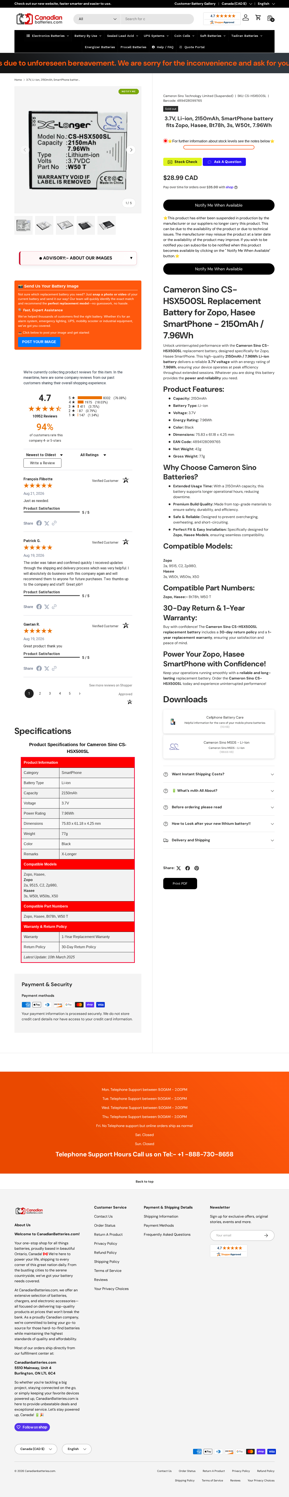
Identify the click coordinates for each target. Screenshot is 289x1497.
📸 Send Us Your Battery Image (48, 286)
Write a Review (42, 463)
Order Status (104, 1225)
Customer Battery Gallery (195, 4)
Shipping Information (161, 1216)
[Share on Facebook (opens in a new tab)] (39, 523)
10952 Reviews (49, 416)
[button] (258, 17)
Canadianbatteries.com (40, 1471)
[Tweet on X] (178, 868)
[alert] (78, 258)
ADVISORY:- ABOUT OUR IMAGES (77, 258)
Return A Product (108, 1234)
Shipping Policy (106, 1261)
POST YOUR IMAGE (39, 342)
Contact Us (103, 1216)
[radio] (100, 397)
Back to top (145, 1181)
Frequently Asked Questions (167, 1234)
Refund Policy (105, 1252)
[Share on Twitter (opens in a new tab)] (46, 523)
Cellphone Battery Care (225, 717)
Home (18, 80)
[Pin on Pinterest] (196, 868)
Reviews (101, 1279)
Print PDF (180, 884)
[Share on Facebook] (187, 868)
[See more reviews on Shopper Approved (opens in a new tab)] (54, 523)
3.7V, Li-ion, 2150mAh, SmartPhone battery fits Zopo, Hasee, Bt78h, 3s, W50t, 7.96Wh (53, 80)
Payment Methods (159, 1225)
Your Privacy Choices (111, 1288)
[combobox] (133, 19)
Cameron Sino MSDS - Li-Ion (226, 742)
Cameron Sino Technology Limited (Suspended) (198, 96)
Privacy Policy (105, 1243)
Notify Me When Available (218, 205)
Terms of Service (107, 1270)
